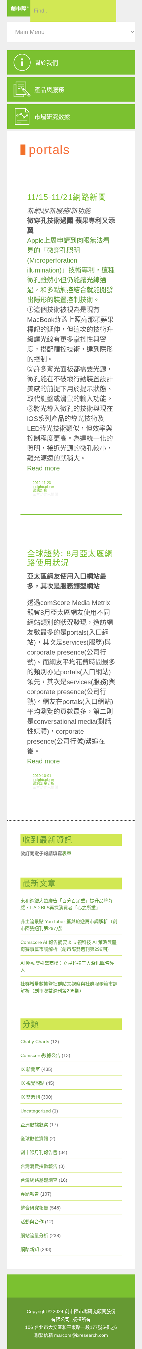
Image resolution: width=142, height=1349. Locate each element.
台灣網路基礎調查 (38, 1180)
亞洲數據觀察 (34, 1124)
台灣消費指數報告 (38, 1166)
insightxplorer (43, 487)
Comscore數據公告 (40, 1055)
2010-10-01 (42, 776)
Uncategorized (35, 1110)
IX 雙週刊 (30, 1097)
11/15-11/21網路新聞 (67, 197)
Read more (43, 468)
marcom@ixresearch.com (81, 1335)
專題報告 (29, 1194)
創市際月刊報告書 (38, 1152)
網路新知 (40, 491)
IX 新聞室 (30, 1069)
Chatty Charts (34, 1041)
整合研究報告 (34, 1207)
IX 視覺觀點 (32, 1083)
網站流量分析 (43, 784)
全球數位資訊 (34, 1138)
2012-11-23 (42, 483)
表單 (66, 853)
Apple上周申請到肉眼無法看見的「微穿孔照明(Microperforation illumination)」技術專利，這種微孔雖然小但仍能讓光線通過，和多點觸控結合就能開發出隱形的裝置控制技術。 (71, 270)
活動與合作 (32, 1221)
